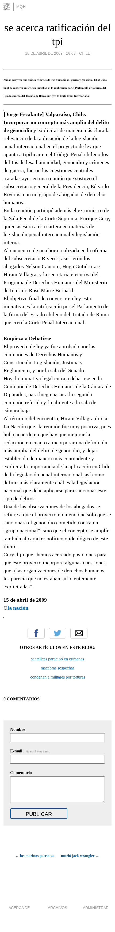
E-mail (30, 751)
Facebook (36, 633)
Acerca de (19, 908)
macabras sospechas (57, 668)
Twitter (57, 633)
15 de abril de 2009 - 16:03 (50, 53)
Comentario (21, 772)
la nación (17, 608)
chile (84, 53)
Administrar (96, 908)
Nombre (17, 729)
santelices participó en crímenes (57, 659)
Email (78, 633)
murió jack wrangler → (80, 856)
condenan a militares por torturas (57, 677)
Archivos (57, 908)
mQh (21, 7)
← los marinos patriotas (34, 856)
